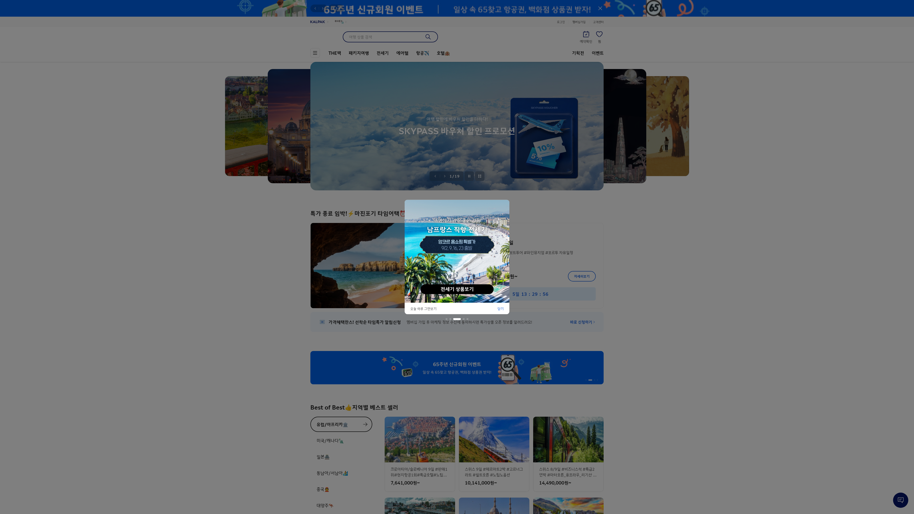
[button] (446, 319)
